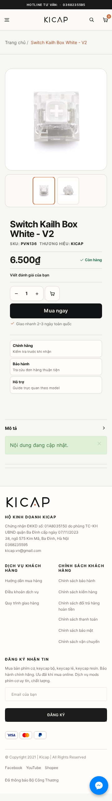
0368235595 (74, 4)
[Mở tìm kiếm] (91, 20)
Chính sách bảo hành (76, 580)
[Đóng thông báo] (99, 444)
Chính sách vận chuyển (79, 641)
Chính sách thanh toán (78, 619)
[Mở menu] (7, 20)
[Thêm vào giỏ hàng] (52, 293)
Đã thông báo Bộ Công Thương (31, 780)
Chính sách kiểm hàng (77, 591)
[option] (56, 119)
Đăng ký (56, 714)
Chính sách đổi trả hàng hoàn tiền (79, 606)
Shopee (51, 767)
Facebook (13, 767)
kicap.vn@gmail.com (23, 550)
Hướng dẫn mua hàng (23, 580)
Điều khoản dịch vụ (22, 591)
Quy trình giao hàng (22, 603)
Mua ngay (56, 310)
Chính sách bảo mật (75, 630)
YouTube (33, 767)
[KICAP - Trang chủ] (56, 20)
